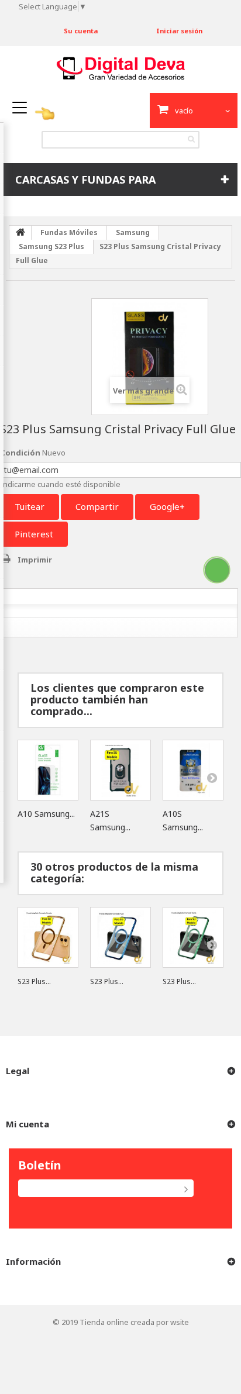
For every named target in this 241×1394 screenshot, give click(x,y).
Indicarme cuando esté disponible (60, 484)
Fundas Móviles (69, 232)
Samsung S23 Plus (51, 246)
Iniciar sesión (179, 30)
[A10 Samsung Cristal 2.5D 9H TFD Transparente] (48, 770)
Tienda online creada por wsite (134, 1322)
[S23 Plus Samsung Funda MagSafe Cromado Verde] (193, 937)
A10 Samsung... (46, 813)
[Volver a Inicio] (20, 233)
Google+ (167, 506)
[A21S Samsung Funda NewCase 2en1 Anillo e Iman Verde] (120, 770)
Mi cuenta (27, 1124)
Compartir (97, 506)
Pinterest (34, 534)
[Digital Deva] (121, 68)
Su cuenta (81, 30)
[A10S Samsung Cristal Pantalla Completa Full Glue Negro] (193, 770)
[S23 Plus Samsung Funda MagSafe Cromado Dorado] (48, 937)
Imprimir (35, 559)
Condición (20, 452)
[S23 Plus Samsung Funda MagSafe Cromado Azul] (120, 937)
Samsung (133, 232)
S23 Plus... (34, 981)
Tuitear (29, 506)
